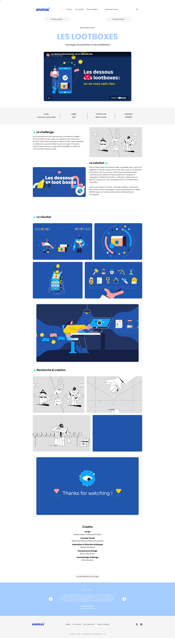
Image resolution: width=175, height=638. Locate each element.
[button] (137, 9)
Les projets (89, 624)
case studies (103, 624)
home (68, 624)
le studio (77, 624)
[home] (43, 9)
